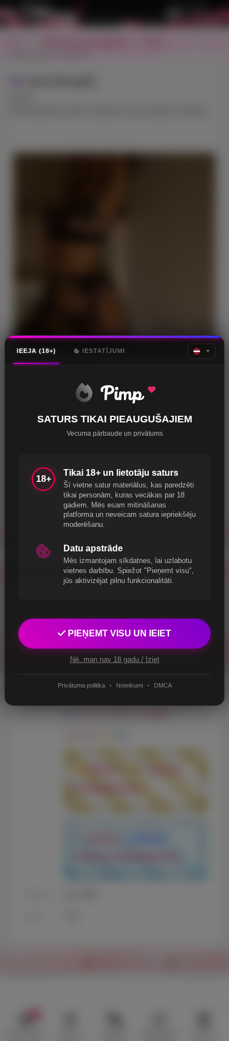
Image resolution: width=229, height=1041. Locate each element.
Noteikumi (129, 685)
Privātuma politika (81, 685)
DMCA (163, 685)
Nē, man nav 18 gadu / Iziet (115, 659)
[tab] (36, 351)
